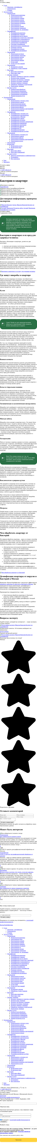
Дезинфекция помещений (19, 123)
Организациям (8, 97)
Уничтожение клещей (17, 18)
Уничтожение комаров (18, 21)
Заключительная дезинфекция (20, 46)
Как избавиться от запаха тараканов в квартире (14, 888)
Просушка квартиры (17, 71)
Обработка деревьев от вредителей (21, 84)
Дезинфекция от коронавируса (20, 39)
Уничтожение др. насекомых (19, 29)
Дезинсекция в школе (17, 102)
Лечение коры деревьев (18, 78)
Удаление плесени (16, 47)
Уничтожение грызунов (18, 55)
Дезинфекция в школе (17, 118)
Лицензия (3, 1095)
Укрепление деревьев (17, 86)
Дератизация (11, 52)
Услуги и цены (8, 12)
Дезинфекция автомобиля (19, 50)
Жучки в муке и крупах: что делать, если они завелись (16, 872)
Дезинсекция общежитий (18, 105)
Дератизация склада (17, 141)
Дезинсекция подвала (17, 110)
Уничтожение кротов (17, 57)
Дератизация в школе (17, 136)
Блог (5, 160)
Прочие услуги (11, 88)
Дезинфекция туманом (18, 34)
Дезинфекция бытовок (18, 129)
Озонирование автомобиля (19, 94)
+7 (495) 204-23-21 (5, 170)
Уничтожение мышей (17, 60)
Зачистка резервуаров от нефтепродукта (23, 155)
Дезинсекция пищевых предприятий (22, 108)
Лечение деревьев (12, 75)
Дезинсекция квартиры (18, 15)
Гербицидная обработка (18, 89)
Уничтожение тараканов (18, 28)
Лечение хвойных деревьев (19, 83)
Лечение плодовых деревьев (19, 81)
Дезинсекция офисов (17, 107)
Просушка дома (15, 73)
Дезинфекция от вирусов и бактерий (22, 37)
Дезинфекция (11, 31)
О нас (5, 5)
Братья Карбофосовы (6, 925)
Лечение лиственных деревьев (20, 79)
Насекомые (3, 870)
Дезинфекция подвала (17, 49)
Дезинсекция (11, 13)
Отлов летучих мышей (18, 63)
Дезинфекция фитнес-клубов (20, 131)
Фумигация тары (16, 147)
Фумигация (10, 144)
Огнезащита (14, 157)
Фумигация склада (16, 146)
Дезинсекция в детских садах (20, 100)
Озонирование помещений (19, 92)
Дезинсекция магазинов (18, 104)
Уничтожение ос (16, 25)
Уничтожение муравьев (18, 23)
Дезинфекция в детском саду (19, 113)
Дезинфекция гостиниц (18, 120)
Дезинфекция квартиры (18, 33)
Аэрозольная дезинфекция (19, 42)
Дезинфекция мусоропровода (20, 41)
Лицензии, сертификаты (14, 7)
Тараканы (3, 886)
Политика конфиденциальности (10, 1097)
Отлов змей (14, 62)
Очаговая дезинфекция (18, 44)
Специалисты (11, 8)
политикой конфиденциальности (20, 1120)
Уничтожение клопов (17, 20)
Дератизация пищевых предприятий (22, 139)
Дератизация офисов (17, 138)
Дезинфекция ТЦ (16, 128)
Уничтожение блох (16, 16)
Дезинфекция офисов (17, 126)
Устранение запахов (17, 67)
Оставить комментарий (7, 822)
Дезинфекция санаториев (18, 125)
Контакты (7, 162)
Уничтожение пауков (17, 26)
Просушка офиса (16, 150)
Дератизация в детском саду (19, 134)
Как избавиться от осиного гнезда (10, 836)
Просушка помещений (18, 152)
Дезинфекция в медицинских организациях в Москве (20, 116)
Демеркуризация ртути (18, 96)
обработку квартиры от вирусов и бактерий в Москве (16, 584)
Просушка (10, 70)
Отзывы (9, 10)
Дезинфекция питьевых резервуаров (22, 121)
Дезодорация (11, 65)
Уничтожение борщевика (18, 91)
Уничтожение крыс (17, 58)
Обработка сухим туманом (19, 68)
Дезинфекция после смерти (19, 36)
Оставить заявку (5, 917)
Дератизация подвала (17, 54)
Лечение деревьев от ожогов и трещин (22, 76)
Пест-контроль (15, 159)
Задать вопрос (4, 631)
